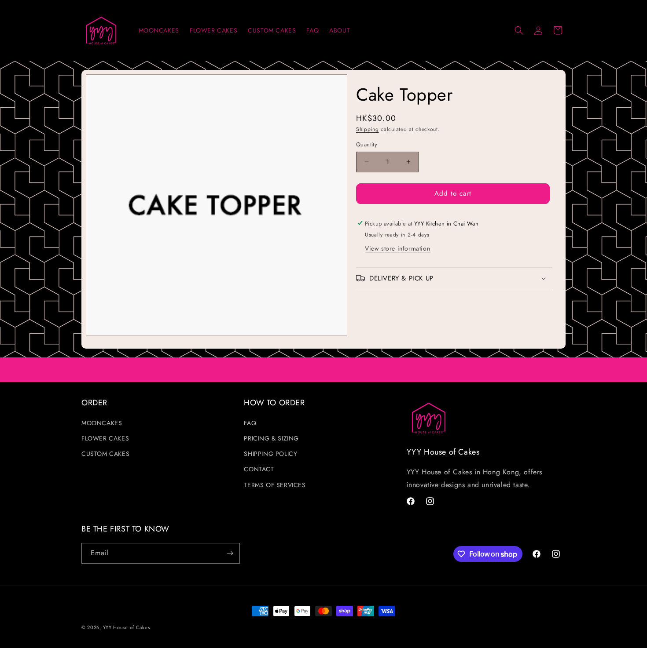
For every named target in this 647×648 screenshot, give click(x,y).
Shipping (367, 129)
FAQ (250, 423)
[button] (519, 30)
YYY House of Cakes (126, 627)
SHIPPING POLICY (270, 453)
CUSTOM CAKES (105, 453)
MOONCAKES (101, 423)
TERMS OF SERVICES (274, 485)
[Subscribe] (229, 553)
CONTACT (259, 469)
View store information (397, 248)
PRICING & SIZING (271, 438)
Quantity (366, 144)
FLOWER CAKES (105, 438)
